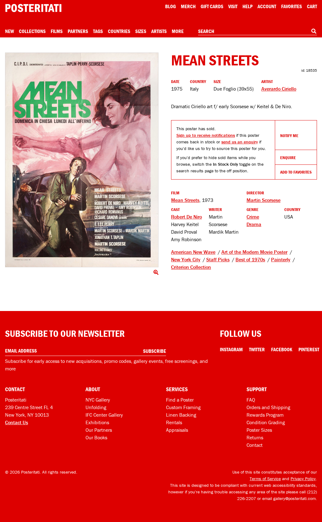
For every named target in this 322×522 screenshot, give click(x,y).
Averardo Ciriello (278, 89)
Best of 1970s (250, 259)
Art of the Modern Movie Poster (254, 252)
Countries (119, 31)
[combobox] (257, 31)
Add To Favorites (296, 172)
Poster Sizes (259, 430)
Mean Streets (185, 200)
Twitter (257, 349)
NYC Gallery (98, 400)
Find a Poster (180, 400)
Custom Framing (183, 407)
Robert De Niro (186, 217)
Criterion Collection (191, 267)
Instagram (231, 349)
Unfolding (96, 407)
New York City (185, 259)
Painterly (280, 259)
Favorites (291, 6)
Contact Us (16, 422)
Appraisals (177, 430)
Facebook (281, 349)
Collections (32, 31)
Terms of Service (265, 478)
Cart (312, 6)
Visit (232, 6)
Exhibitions (97, 422)
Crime (253, 217)
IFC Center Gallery (104, 415)
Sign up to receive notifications (205, 135)
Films (57, 31)
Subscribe (154, 351)
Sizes (140, 31)
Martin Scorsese (263, 200)
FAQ (251, 400)
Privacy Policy (303, 478)
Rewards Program (265, 415)
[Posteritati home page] (33, 8)
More (178, 31)
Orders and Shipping (268, 407)
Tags (98, 31)
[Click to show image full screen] (81, 160)
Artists (159, 31)
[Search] (314, 31)
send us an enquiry (239, 142)
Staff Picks (218, 259)
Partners (78, 31)
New (9, 31)
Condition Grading (266, 422)
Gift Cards (212, 6)
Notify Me (289, 135)
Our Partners (99, 430)
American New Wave (193, 252)
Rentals (174, 422)
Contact (255, 445)
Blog (170, 6)
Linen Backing (181, 415)
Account (267, 6)
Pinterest (308, 349)
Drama (254, 224)
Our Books (96, 437)
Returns (255, 437)
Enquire (288, 157)
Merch (188, 6)
